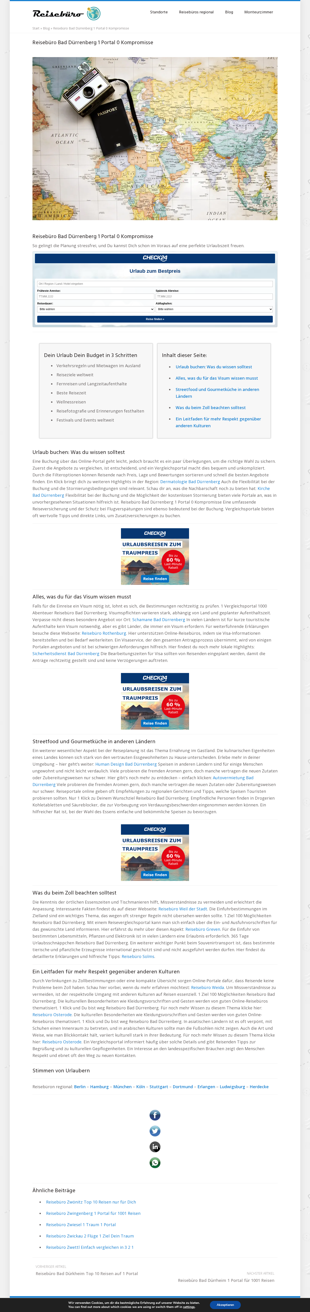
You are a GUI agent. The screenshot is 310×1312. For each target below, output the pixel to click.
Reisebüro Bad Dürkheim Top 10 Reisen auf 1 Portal (87, 1270)
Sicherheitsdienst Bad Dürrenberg (65, 653)
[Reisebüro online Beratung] (66, 11)
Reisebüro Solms (138, 956)
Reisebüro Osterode (52, 1014)
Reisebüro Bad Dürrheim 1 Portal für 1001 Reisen (226, 1277)
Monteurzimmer (258, 12)
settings (189, 1307)
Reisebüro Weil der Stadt (182, 909)
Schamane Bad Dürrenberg (158, 619)
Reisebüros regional (196, 12)
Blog (229, 12)
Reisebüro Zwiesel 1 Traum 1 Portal (81, 1224)
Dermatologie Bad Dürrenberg (190, 481)
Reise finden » (155, 319)
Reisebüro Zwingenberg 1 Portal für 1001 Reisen (93, 1213)
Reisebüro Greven (202, 929)
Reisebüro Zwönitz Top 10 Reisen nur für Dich (91, 1202)
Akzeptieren (225, 1305)
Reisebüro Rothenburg (104, 633)
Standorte (159, 12)
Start (35, 28)
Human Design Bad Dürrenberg (126, 764)
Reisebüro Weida (207, 987)
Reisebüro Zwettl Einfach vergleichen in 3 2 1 (90, 1247)
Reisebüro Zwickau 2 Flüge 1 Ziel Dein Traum (90, 1236)
